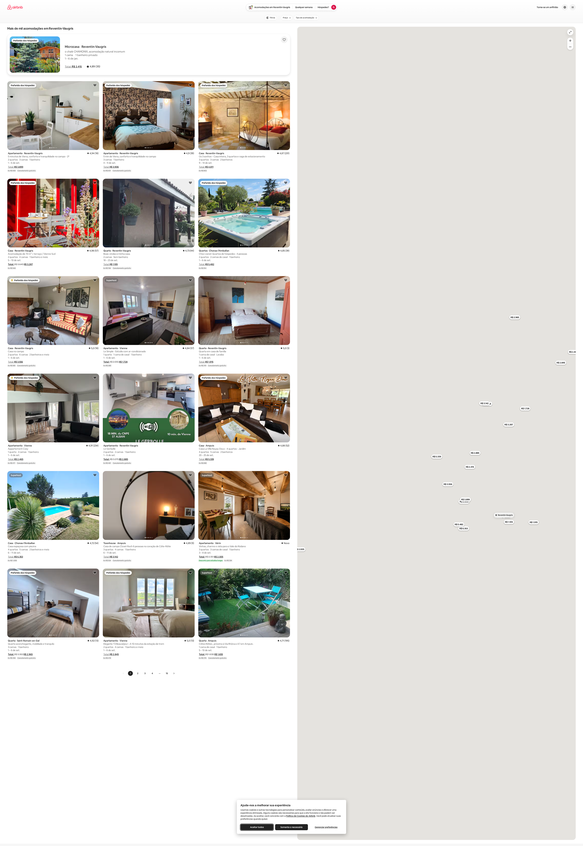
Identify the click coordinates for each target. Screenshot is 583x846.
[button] (73, 66)
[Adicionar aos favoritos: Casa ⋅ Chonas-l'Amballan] (94, 475)
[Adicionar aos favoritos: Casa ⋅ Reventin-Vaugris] (285, 85)
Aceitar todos (257, 827)
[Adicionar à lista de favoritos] (284, 39)
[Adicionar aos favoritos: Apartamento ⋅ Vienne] (190, 280)
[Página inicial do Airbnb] (15, 7)
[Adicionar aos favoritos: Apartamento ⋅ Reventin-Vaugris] (94, 85)
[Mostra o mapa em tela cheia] (570, 32)
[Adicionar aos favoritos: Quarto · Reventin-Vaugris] (190, 182)
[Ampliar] (570, 41)
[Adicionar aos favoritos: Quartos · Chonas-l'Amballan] (285, 182)
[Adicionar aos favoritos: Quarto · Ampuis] (285, 572)
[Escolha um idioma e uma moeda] (565, 7)
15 (167, 673)
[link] (123, 673)
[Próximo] (174, 673)
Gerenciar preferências (326, 827)
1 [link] (130, 673)
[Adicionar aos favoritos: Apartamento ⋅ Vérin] (285, 475)
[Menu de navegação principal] (573, 7)
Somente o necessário (291, 827)
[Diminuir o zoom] (570, 47)
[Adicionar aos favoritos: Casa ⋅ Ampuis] (285, 377)
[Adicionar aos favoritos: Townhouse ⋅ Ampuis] (190, 475)
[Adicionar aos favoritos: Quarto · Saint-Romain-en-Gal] (94, 572)
